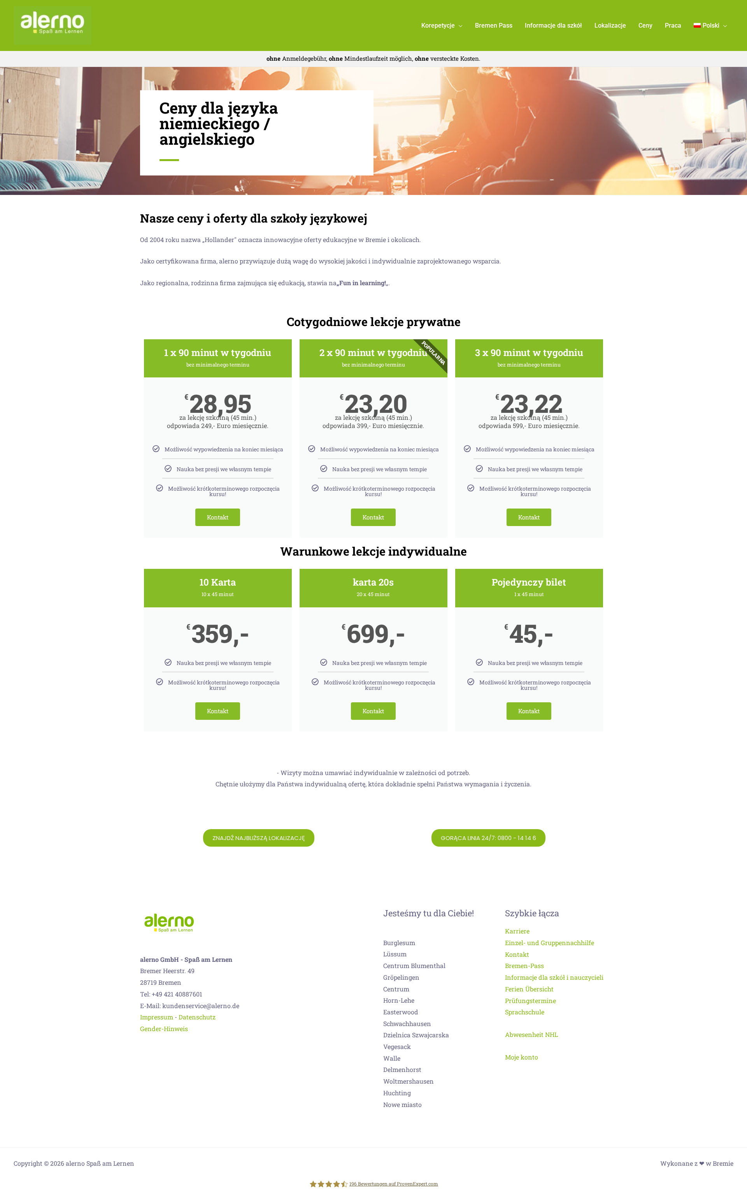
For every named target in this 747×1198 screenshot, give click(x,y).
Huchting (397, 1093)
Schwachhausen (407, 1023)
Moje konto (521, 1057)
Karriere (517, 931)
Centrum (396, 989)
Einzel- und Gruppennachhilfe (549, 942)
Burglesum (399, 942)
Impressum (156, 1017)
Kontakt (217, 517)
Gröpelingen (401, 977)
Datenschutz (197, 1017)
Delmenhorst (402, 1069)
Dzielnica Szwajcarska (416, 1035)
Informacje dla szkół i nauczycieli (554, 977)
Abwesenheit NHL (531, 1034)
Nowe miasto (402, 1104)
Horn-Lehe (398, 1000)
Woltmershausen (408, 1081)
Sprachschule (524, 1012)
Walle (391, 1058)
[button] (459, 25)
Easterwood (400, 1012)
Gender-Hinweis (164, 1028)
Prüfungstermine (530, 1000)
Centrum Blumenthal (414, 965)
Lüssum (395, 954)
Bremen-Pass (524, 965)
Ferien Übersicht (529, 989)
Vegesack (397, 1046)
